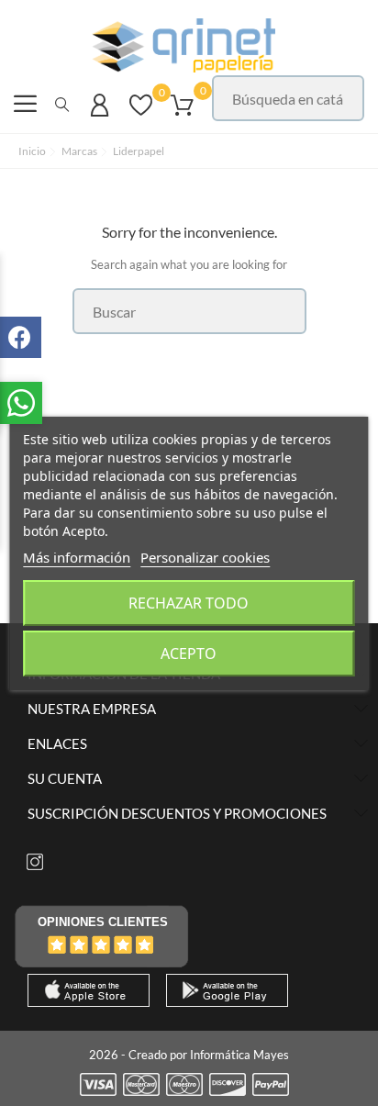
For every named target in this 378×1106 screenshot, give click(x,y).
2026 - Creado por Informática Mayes (189, 1054)
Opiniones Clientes (103, 922)
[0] (140, 114)
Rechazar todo (188, 603)
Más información (76, 557)
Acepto (189, 653)
